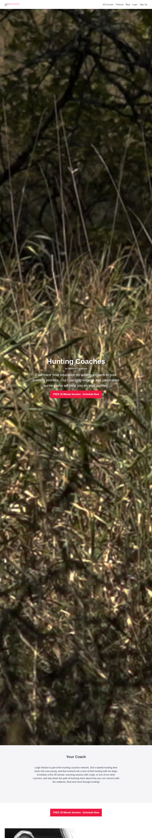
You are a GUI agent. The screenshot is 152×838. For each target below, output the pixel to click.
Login (134, 4)
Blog (128, 4)
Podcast (119, 4)
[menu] (123, 4)
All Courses (108, 4)
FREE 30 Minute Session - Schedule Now (76, 394)
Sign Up (143, 4)
